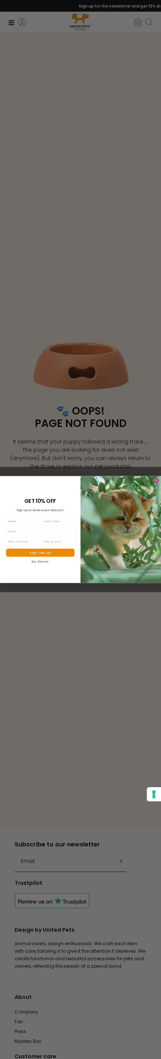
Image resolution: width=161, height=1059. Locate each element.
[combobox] (57, 541)
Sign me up (40, 552)
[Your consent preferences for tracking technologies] (154, 794)
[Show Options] (72, 541)
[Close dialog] (156, 480)
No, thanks (40, 561)
